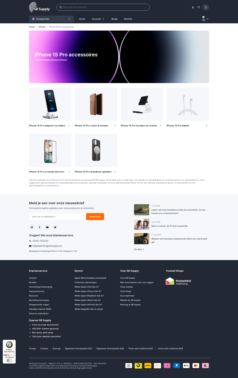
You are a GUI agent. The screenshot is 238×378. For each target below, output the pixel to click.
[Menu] (14, 341)
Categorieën (42, 19)
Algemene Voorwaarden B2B (110, 348)
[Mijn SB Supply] (193, 7)
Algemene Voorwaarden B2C (78, 348)
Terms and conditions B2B (170, 348)
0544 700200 (40, 240)
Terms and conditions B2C (140, 348)
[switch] (9, 360)
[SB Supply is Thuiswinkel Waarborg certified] (187, 281)
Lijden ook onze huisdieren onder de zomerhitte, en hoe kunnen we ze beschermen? (178, 211)
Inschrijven (95, 216)
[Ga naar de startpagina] (39, 7)
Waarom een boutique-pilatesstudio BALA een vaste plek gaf (179, 240)
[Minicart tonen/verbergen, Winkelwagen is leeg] (205, 7)
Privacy (32, 348)
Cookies (44, 348)
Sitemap (57, 348)
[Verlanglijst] (199, 7)
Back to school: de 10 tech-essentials (169, 226)
